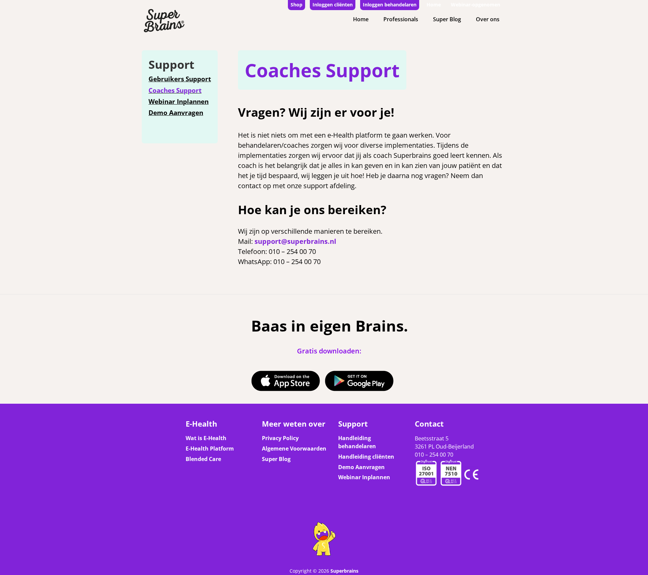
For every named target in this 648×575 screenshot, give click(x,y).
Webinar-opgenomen (475, 4)
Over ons (488, 19)
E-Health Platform (210, 448)
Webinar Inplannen (178, 101)
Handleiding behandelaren (357, 442)
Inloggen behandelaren (389, 4)
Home (434, 4)
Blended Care (203, 459)
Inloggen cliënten (333, 4)
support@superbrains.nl (295, 241)
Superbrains (344, 571)
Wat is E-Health (206, 438)
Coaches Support (174, 90)
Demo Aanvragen (175, 112)
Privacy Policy (280, 438)
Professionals (400, 19)
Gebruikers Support (179, 79)
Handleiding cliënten (366, 456)
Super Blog (447, 19)
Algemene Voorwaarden (294, 448)
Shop (296, 4)
